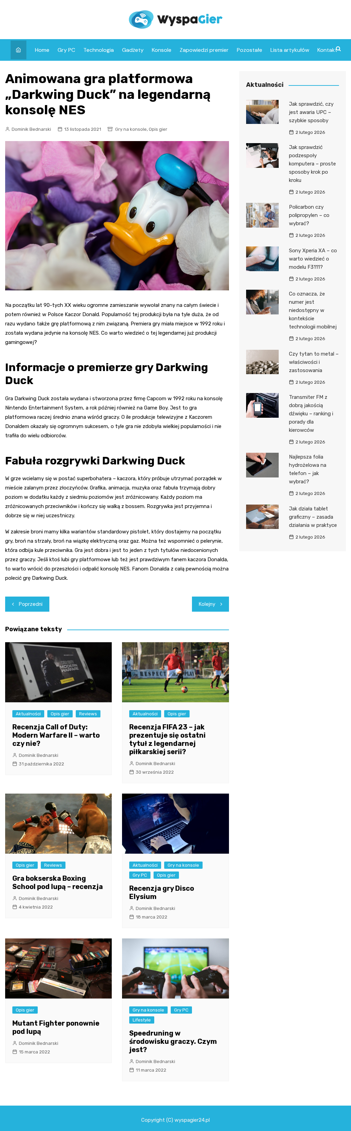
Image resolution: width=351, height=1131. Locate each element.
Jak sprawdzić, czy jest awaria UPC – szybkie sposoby (311, 112)
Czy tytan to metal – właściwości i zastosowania (314, 362)
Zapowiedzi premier (204, 50)
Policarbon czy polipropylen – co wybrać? (309, 215)
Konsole (161, 50)
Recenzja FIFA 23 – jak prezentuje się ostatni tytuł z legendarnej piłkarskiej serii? (167, 739)
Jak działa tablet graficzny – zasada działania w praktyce (313, 517)
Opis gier (158, 129)
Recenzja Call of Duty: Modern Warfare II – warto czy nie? (56, 735)
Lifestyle (142, 1020)
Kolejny (207, 604)
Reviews (88, 713)
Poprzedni (31, 604)
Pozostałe (249, 50)
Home (42, 50)
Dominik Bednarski (31, 129)
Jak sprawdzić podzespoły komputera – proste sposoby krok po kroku (312, 163)
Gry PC (66, 50)
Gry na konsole (131, 129)
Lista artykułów (289, 50)
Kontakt (327, 50)
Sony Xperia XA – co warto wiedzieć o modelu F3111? (313, 258)
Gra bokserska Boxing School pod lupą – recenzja (57, 882)
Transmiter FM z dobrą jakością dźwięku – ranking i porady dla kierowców (311, 413)
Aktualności (28, 713)
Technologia (98, 50)
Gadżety (133, 50)
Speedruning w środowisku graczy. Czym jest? (173, 1041)
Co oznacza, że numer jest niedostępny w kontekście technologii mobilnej (313, 310)
